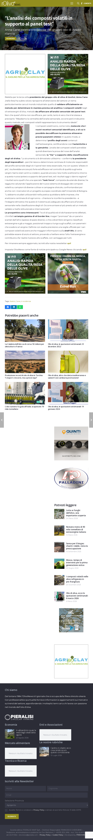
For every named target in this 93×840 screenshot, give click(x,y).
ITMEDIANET (81, 835)
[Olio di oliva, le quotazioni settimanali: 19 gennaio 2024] (68, 384)
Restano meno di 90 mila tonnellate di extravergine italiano (76, 529)
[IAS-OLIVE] (68, 93)
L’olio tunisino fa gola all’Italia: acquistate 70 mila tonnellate (24, 407)
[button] (72, 3)
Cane (18, 301)
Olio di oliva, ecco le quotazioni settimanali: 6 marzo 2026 (77, 596)
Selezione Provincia (14, 801)
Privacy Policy (38, 810)
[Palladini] (71, 495)
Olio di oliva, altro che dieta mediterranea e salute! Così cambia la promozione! (67, 376)
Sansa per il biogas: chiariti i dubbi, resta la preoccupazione (77, 546)
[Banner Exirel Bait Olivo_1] (68, 293)
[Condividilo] (8, 307)
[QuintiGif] (71, 460)
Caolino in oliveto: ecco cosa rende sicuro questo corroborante (61, 750)
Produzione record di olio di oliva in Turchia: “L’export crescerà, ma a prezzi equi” (24, 376)
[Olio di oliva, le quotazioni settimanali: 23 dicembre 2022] (68, 321)
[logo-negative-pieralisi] (19, 717)
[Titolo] (82, 3)
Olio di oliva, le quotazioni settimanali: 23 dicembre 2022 (66, 345)
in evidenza (26, 301)
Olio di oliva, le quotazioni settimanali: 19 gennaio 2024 (66, 407)
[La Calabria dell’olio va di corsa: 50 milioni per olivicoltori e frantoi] (25, 321)
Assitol (12, 301)
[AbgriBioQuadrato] (25, 93)
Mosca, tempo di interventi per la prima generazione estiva (77, 563)
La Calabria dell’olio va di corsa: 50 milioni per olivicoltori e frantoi (24, 345)
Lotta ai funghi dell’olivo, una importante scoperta (76, 513)
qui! (69, 243)
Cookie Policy (58, 835)
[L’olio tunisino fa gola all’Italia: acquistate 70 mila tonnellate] (25, 384)
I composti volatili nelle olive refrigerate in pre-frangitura (77, 579)
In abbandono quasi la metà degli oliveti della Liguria (26, 732)
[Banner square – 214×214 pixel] (71, 632)
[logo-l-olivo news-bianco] (11, 3)
